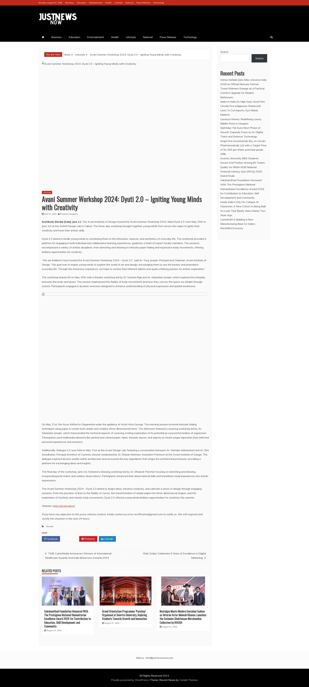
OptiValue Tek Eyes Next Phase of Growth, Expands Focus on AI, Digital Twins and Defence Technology (241, 132)
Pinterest (89, 538)
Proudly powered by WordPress (130, 680)
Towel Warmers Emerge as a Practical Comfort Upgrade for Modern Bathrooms (242, 93)
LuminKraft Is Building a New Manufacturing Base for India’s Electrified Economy (237, 224)
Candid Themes (188, 680)
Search (224, 51)
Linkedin (108, 538)
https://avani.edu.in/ (64, 506)
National (129, 2)
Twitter (70, 538)
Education (81, 2)
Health (108, 2)
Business (69, 2)
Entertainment (95, 2)
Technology (158, 2)
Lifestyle (118, 2)
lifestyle (49, 526)
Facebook (52, 538)
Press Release (143, 2)
